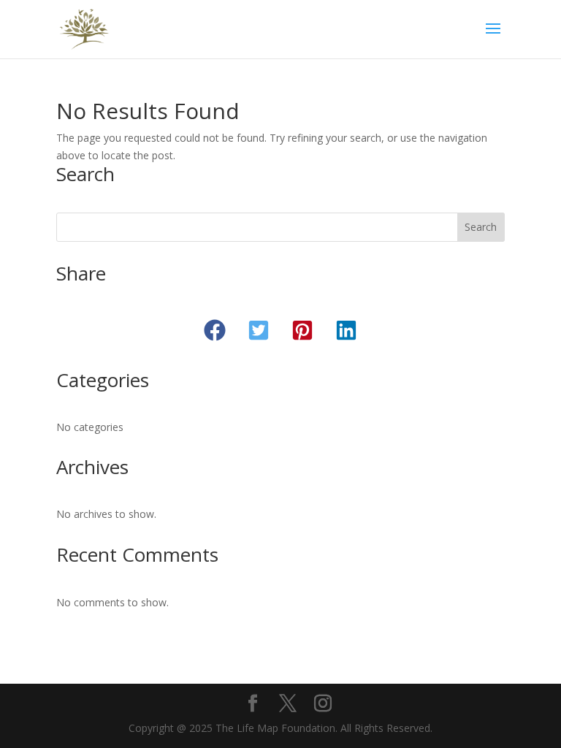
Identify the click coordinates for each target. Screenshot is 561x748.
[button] (214, 330)
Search (481, 227)
